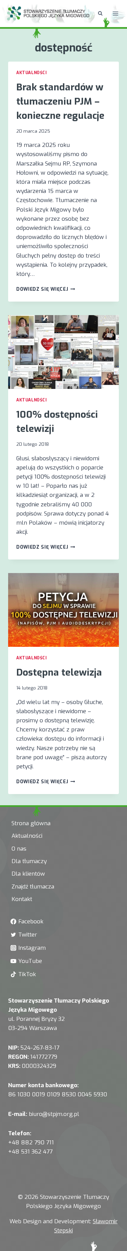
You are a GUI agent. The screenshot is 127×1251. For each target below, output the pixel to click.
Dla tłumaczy (29, 861)
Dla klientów (28, 874)
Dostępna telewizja (59, 672)
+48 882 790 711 (31, 1142)
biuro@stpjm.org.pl (54, 1114)
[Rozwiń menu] (115, 13)
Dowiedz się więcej (45, 289)
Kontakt (22, 899)
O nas (19, 849)
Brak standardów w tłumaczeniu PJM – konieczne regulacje (60, 101)
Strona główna (31, 823)
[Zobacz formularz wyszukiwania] (100, 13)
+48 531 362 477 (30, 1152)
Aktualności (31, 72)
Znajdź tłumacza (33, 887)
